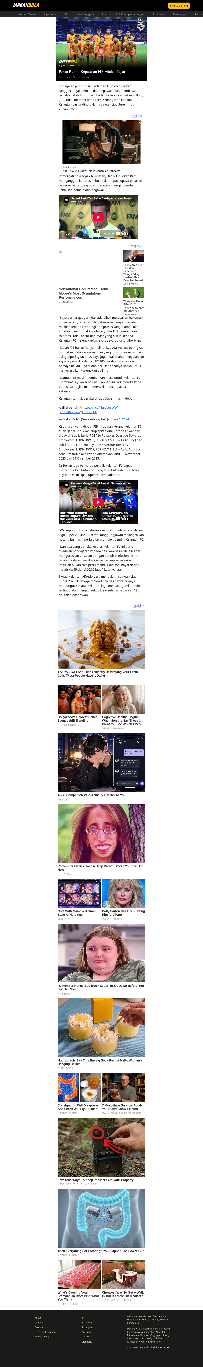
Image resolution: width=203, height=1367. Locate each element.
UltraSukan (158, 14)
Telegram (87, 1341)
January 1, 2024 (118, 419)
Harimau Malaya (26, 14)
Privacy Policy (42, 1336)
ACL (67, 14)
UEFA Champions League (129, 14)
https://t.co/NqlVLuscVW (100, 407)
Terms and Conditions (46, 1331)
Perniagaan (180, 14)
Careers (39, 1327)
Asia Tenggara (85, 14)
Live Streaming (179, 5)
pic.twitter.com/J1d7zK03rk (78, 412)
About (38, 1317)
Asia (104, 14)
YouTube (86, 1331)
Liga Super (50, 14)
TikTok (85, 1336)
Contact (39, 1322)
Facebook (87, 1322)
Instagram (87, 1327)
